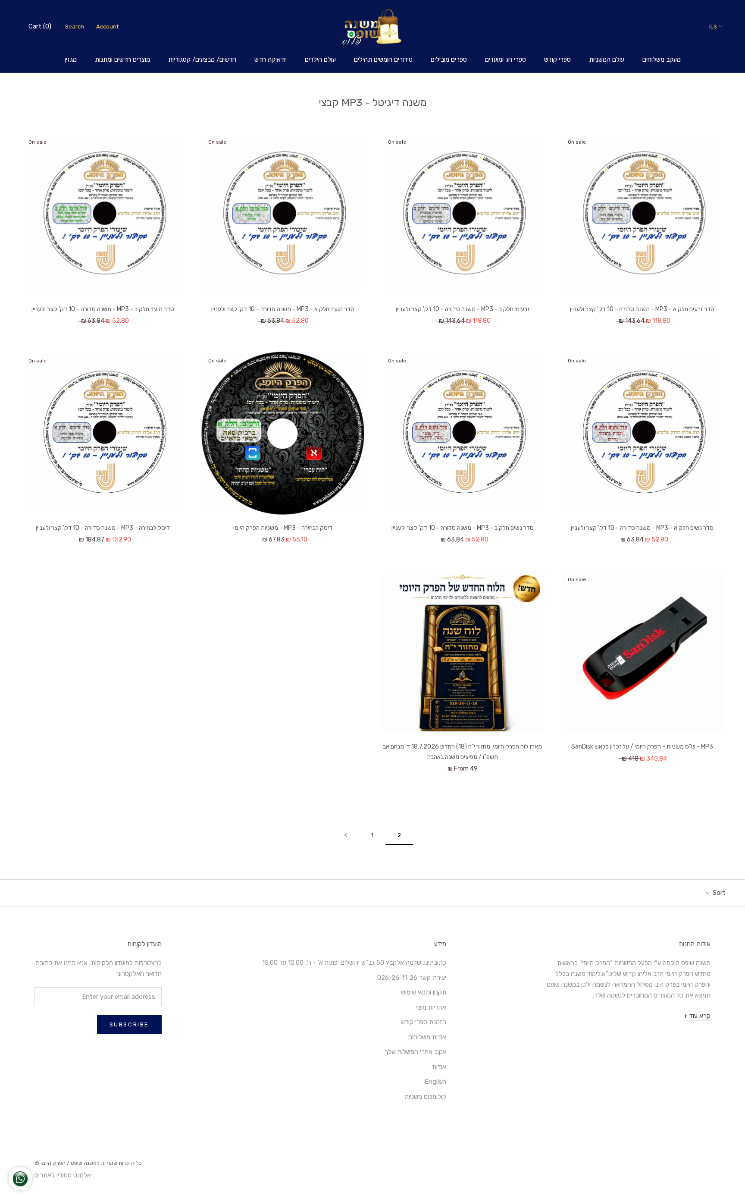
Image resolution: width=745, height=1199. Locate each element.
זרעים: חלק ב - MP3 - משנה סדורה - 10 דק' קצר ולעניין (462, 309)
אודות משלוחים (427, 1037)
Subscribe (129, 1024)
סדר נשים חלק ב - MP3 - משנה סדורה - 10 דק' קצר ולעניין (462, 528)
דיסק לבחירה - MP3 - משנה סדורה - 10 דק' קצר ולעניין (103, 528)
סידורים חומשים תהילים (383, 59)
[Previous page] (345, 835)
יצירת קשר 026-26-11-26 (411, 978)
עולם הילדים (320, 59)
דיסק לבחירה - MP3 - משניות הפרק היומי (282, 528)
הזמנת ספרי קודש (423, 1022)
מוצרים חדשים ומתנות (122, 59)
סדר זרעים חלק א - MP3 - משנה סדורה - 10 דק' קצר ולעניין (642, 309)
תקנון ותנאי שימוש (423, 992)
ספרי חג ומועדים (505, 59)
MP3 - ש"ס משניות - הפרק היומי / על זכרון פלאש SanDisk (642, 746)
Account (107, 26)
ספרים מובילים (449, 59)
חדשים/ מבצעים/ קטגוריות (202, 59)
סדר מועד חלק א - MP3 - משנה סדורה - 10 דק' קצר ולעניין (282, 309)
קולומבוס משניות (425, 1097)
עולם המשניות (606, 59)
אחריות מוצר (430, 1007)
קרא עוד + (697, 1016)
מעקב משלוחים (661, 59)
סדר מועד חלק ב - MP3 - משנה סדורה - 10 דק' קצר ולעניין (102, 309)
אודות (439, 1067)
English (435, 1082)
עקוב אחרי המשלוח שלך (415, 1052)
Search (74, 26)
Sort (718, 893)
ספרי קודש (557, 59)
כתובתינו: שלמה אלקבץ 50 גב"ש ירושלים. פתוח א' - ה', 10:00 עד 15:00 (354, 962)
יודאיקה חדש (270, 59)
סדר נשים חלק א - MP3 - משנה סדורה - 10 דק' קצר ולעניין (642, 528)
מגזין (71, 59)
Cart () (39, 26)
